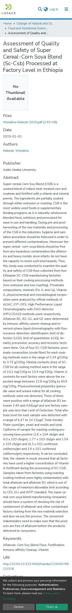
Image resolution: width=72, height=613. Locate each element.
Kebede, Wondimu (16, 150)
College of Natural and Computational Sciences (37, 23)
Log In (53, 9)
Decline (19, 607)
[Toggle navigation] (66, 9)
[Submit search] (39, 9)
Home (7, 23)
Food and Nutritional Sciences (28, 28)
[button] (45, 9)
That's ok (52, 607)
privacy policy (51, 593)
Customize (9, 599)
